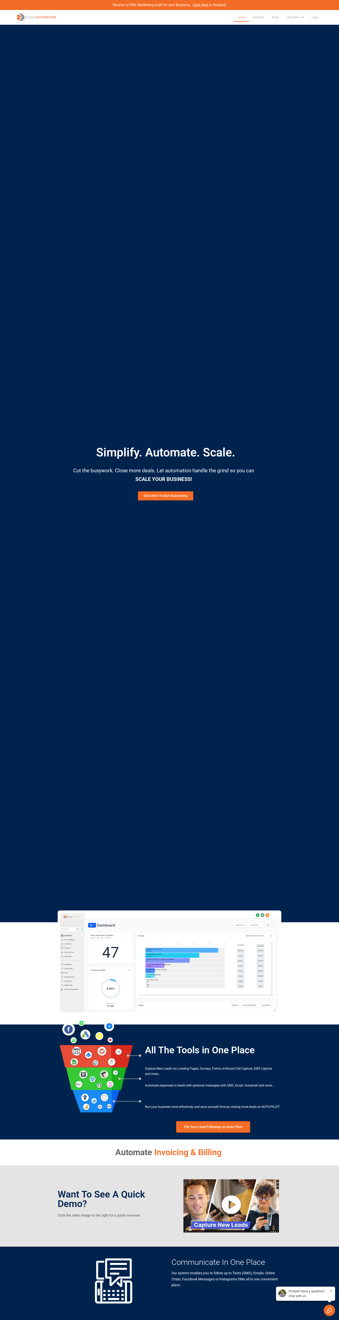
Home (241, 17)
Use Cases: (293, 17)
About (275, 17)
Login (315, 17)
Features (258, 17)
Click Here (201, 5)
